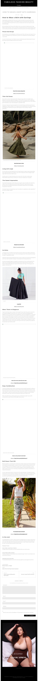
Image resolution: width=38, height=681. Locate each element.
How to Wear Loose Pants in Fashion (9, 548)
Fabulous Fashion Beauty (19, 2)
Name (4, 596)
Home (10, 7)
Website (4, 606)
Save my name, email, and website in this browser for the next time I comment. (18, 612)
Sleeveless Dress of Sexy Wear (8, 558)
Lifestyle (10, 565)
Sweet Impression (15, 568)
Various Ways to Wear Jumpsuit (8, 552)
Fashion (6, 565)
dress (3, 568)
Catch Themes (22, 677)
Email (4, 601)
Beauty (14, 7)
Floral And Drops (8, 568)
